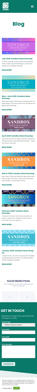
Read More (7, 70)
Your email (5, 337)
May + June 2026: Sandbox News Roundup (16, 97)
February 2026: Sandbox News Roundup (15, 212)
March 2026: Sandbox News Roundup (18, 173)
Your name (5, 329)
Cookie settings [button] (7, 388)
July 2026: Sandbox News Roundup (17, 58)
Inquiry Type (6, 322)
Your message (7, 344)
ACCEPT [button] (16, 388)
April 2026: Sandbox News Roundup (17, 136)
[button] (32, 6)
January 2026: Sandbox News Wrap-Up (18, 252)
